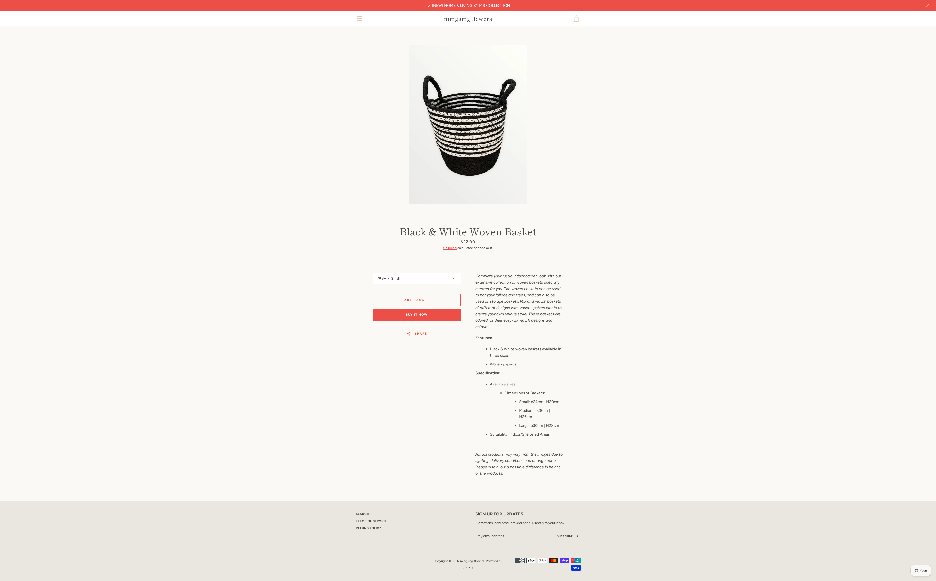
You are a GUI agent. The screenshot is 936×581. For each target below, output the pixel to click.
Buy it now (417, 314)
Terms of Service (371, 521)
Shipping (450, 248)
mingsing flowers (468, 18)
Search (362, 513)
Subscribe (565, 536)
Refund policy (368, 528)
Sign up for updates (499, 514)
